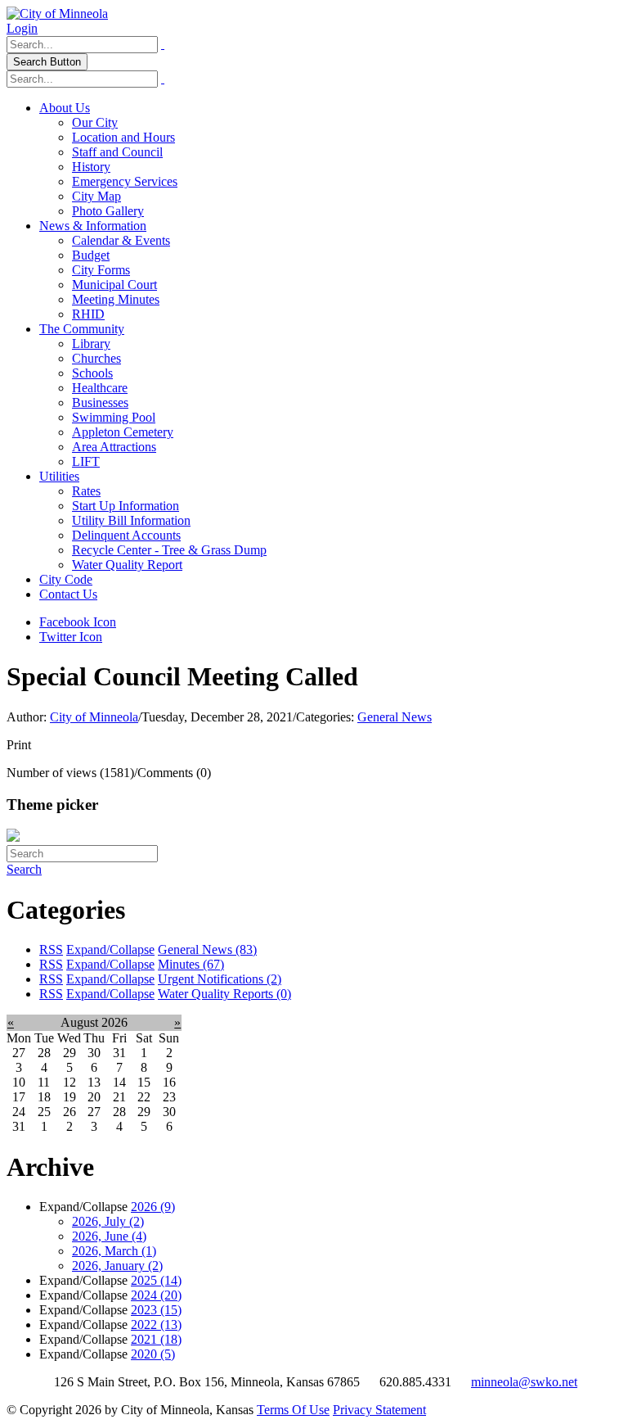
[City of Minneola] (57, 13)
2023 (156, 1310)
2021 (156, 1339)
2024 (156, 1295)
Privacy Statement (379, 1410)
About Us (64, 108)
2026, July (108, 1221)
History (91, 167)
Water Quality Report (127, 565)
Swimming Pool (113, 417)
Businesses (100, 402)
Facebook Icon (77, 622)
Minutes (191, 964)
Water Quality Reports (224, 994)
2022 (156, 1324)
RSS (51, 949)
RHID (88, 314)
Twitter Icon (70, 637)
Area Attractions (114, 447)
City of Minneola (94, 717)
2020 (153, 1354)
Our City (95, 122)
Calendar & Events (121, 240)
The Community (81, 329)
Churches (96, 358)
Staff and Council (117, 152)
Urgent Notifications (219, 979)
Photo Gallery (108, 211)
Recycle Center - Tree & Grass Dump (169, 550)
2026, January (117, 1266)
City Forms (101, 270)
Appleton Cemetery (122, 432)
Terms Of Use (293, 1410)
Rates (86, 491)
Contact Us (68, 594)
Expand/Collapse (110, 949)
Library (91, 343)
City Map (96, 196)
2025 (156, 1280)
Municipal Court (114, 285)
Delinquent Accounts (126, 535)
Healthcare (100, 388)
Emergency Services (124, 181)
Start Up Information (125, 506)
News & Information (92, 226)
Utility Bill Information (131, 520)
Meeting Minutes (115, 299)
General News (394, 717)
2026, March (114, 1251)
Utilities (59, 476)
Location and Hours (123, 137)
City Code (65, 579)
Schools (92, 373)
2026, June (109, 1236)
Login (22, 28)
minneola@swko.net (524, 1382)
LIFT (86, 461)
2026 (153, 1207)
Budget (91, 255)
